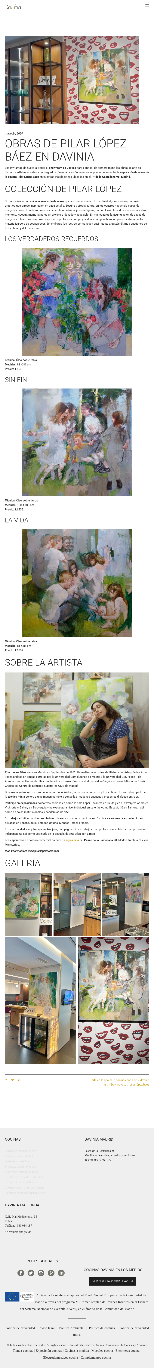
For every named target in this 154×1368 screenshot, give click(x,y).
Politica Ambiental (72, 1328)
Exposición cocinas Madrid (21, 1182)
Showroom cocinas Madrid (21, 1172)
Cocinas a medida (77, 1350)
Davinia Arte (118, 1084)
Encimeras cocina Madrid (20, 1166)
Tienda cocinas (23, 1350)
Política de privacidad (20, 1328)
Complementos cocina (96, 1357)
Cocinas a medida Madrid (20, 1151)
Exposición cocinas (49, 1350)
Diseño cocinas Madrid (19, 1156)
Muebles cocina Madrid (19, 1161)
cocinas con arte (126, 1080)
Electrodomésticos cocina (60, 1357)
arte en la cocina (102, 1080)
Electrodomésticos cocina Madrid (25, 1193)
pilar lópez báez (139, 1084)
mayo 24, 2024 (14, 133)
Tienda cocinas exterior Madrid (24, 1177)
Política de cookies (102, 1328)
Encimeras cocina (128, 1350)
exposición (73, 840)
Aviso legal (47, 1328)
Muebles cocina (102, 1350)
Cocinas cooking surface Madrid (24, 1187)
